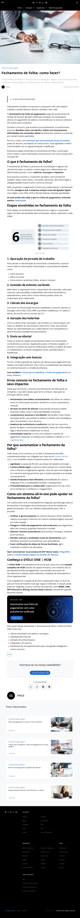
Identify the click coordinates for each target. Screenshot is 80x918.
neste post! (20, 200)
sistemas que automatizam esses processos (48, 140)
